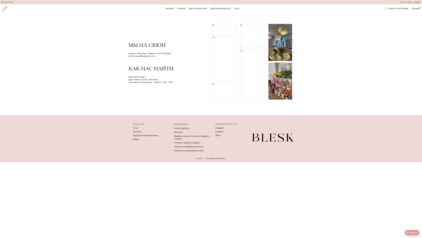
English (410, 2)
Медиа (136, 139)
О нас (237, 8)
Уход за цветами (181, 128)
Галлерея (181, 8)
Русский (417, 2)
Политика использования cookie (189, 150)
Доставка (178, 132)
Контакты (137, 131)
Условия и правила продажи (187, 142)
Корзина (416, 8)
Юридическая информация (145, 135)
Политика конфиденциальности (189, 146)
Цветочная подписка (220, 8)
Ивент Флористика (198, 8)
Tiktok (218, 135)
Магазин (170, 8)
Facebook (219, 131)
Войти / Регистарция (398, 8)
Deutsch (402, 2)
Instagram (219, 128)
